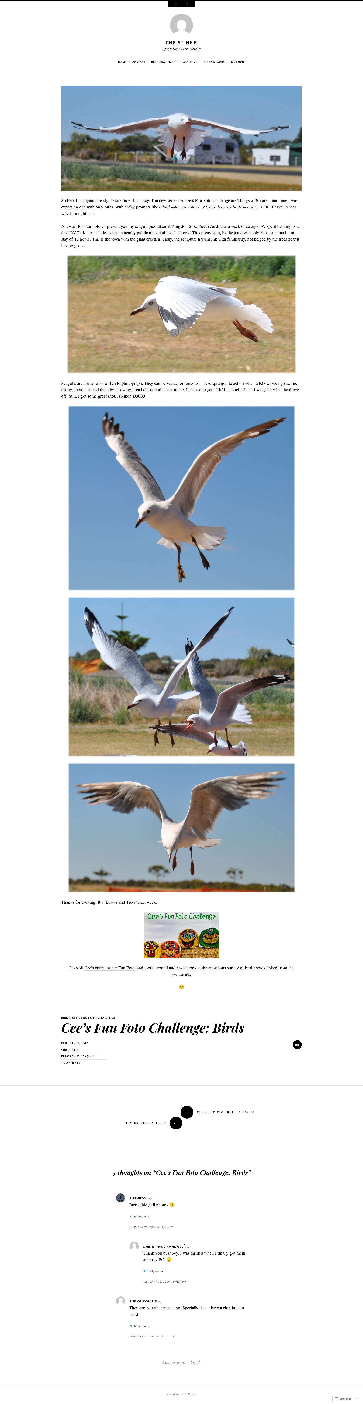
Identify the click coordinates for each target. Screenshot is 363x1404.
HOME (122, 62)
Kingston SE (70, 1056)
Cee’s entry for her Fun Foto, (110, 967)
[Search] (188, 4)
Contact (138, 62)
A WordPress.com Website (181, 1394)
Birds (65, 1017)
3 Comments (70, 1062)
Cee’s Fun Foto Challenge (94, 1017)
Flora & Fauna (214, 62)
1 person (145, 1216)
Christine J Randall (163, 1247)
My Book (237, 62)
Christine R (181, 42)
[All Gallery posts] (297, 1044)
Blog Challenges (163, 62)
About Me (190, 62)
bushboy (138, 1198)
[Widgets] (175, 4)
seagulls (88, 1056)
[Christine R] (181, 26)
